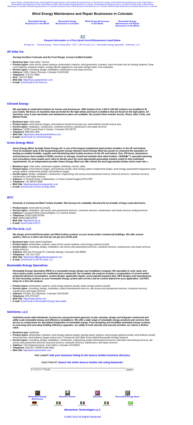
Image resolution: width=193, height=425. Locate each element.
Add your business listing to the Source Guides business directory (89, 355)
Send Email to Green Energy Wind (38, 187)
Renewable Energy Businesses (53, 2)
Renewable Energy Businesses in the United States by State (34, 4)
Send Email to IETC (31, 223)
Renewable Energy (31, 2)
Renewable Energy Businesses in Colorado (76, 4)
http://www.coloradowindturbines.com (42, 134)
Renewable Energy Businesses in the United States (132, 2)
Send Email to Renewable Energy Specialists (43, 301)
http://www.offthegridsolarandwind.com (42, 257)
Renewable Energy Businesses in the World (37, 22)
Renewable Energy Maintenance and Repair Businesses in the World (127, 23)
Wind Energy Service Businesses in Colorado (89, 6)
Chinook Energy (44, 45)
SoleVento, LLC (133, 45)
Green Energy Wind (62, 45)
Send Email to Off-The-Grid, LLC (37, 259)
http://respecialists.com (34, 298)
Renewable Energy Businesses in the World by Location (88, 2)
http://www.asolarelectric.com (38, 80)
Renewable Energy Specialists (110, 45)
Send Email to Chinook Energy (36, 137)
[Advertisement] (58, 92)
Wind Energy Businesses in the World (97, 22)
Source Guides (16, 2)
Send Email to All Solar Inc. (34, 82)
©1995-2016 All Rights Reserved (82, 416)
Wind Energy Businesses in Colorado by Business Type (49, 6)
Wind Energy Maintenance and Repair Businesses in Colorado (133, 6)
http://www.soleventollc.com (37, 350)
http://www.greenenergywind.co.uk (40, 184)
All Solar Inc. (29, 45)
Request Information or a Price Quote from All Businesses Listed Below (82, 40)
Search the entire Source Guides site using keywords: (90, 362)
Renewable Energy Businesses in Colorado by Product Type (118, 4)
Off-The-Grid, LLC (87, 45)
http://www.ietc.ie (31, 220)
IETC (74, 45)
